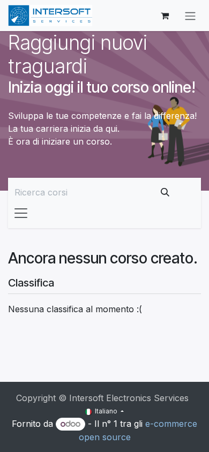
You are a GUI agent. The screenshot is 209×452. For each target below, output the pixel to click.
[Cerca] (165, 192)
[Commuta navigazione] (190, 15)
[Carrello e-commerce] (164, 15)
